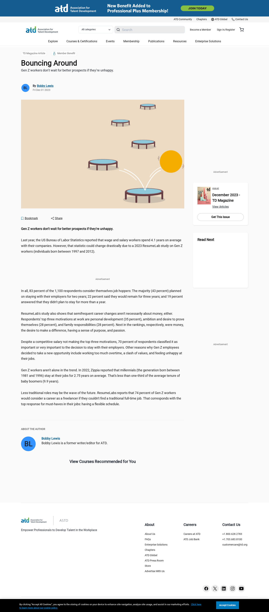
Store (148, 565)
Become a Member (200, 29)
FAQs (148, 539)
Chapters (150, 549)
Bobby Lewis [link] (45, 86)
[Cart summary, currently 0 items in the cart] (243, 29)
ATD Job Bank (191, 539)
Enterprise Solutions (156, 544)
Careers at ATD (192, 534)
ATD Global (151, 555)
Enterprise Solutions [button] (208, 41)
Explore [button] (53, 41)
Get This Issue (220, 217)
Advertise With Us (155, 571)
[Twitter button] (215, 588)
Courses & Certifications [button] (81, 41)
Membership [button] (131, 41)
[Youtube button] (241, 588)
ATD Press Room (154, 560)
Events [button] (110, 41)
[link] (183, 19)
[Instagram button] (232, 588)
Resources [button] (179, 41)
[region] (102, 229)
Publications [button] (156, 41)
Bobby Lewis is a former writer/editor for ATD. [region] (75, 443)
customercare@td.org (234, 544)
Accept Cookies (227, 605)
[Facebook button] (206, 588)
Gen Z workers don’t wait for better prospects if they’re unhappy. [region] (67, 70)
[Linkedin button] (223, 588)
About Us (150, 534)
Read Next (205, 239)
